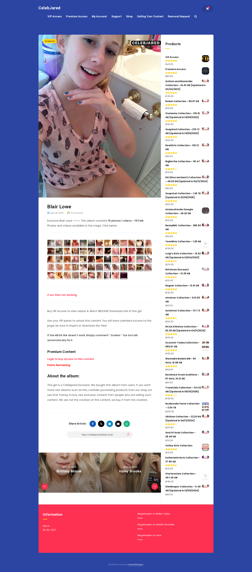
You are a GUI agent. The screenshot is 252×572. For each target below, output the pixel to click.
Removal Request (179, 16)
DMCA (46, 525)
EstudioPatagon (135, 564)
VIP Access (55, 16)
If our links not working (62, 295)
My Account (99, 16)
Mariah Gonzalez (165, 524)
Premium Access (76, 16)
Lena (158, 535)
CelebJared (49, 8)
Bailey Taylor (163, 513)
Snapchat (50, 41)
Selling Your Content (150, 16)
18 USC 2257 (49, 529)
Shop (129, 16)
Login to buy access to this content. (71, 359)
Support (116, 16)
